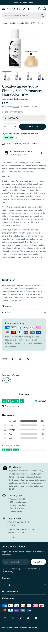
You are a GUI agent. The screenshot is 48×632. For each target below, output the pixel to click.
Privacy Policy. (8, 572)
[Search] (42, 15)
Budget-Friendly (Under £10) (22, 23)
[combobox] (24, 15)
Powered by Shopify (29, 627)
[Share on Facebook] (12, 359)
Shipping (16, 106)
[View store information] (42, 153)
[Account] (39, 8)
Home (4, 23)
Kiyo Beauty (14, 627)
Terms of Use (33, 569)
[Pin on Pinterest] (28, 359)
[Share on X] (20, 359)
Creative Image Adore (18, 99)
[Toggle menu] (3, 8)
